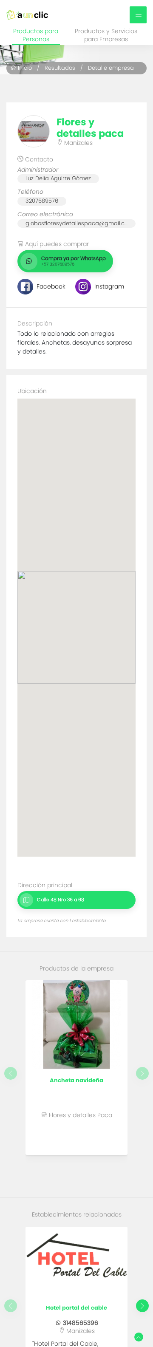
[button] (142, 1305)
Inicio (24, 68)
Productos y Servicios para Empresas (106, 35)
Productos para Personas (35, 35)
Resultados (60, 68)
